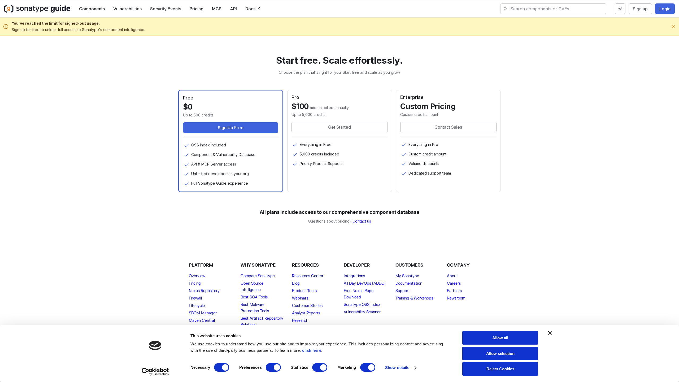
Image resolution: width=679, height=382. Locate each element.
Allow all (500, 338)
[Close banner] (550, 333)
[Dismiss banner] (673, 26)
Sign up (640, 8)
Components (92, 8)
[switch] (273, 367)
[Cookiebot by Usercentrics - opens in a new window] (155, 372)
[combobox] (558, 9)
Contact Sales (448, 127)
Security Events (165, 8)
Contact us (361, 221)
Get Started (339, 127)
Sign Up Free (230, 127)
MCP (216, 8)
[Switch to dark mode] (620, 8)
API (233, 8)
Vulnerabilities (127, 8)
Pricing (196, 8)
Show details (397, 367)
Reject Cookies (500, 369)
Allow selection (500, 353)
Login (665, 8)
